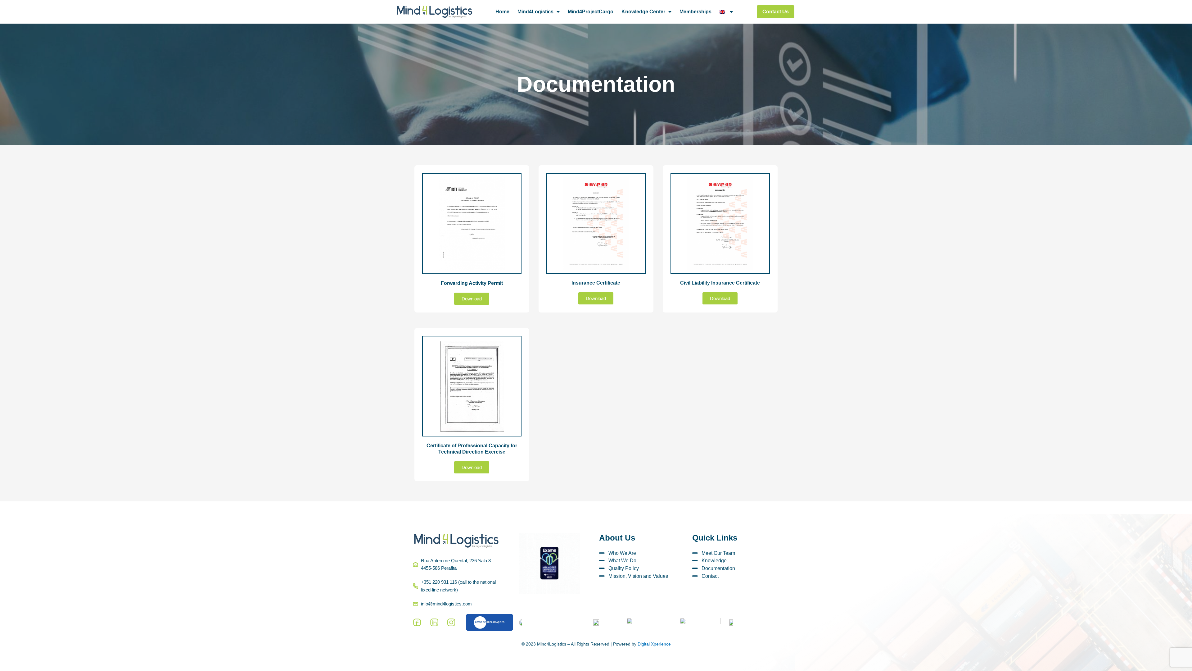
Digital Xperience (654, 643)
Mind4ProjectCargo (590, 11)
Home (502, 11)
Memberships (695, 11)
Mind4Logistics (535, 11)
